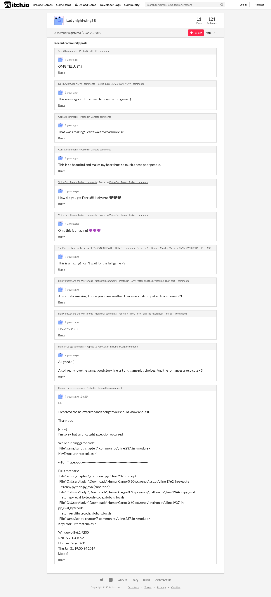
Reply (61, 72)
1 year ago (71, 59)
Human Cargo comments (71, 346)
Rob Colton (103, 346)
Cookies (175, 587)
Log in (243, 4)
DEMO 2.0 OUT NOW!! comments (76, 83)
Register (259, 4)
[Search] (221, 4)
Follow (198, 32)
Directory (133, 587)
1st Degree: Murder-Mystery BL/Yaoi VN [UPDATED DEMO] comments (96, 248)
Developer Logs (110, 4)
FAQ (135, 580)
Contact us (163, 580)
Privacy (161, 587)
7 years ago (72, 256)
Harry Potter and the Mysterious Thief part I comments (87, 313)
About (122, 580)
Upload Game (87, 4)
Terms (148, 587)
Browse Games (43, 4)
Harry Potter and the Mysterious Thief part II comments (87, 280)
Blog (146, 580)
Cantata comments (68, 116)
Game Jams (63, 4)
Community (132, 4)
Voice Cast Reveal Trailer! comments (77, 182)
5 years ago (72, 191)
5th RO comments (67, 51)
